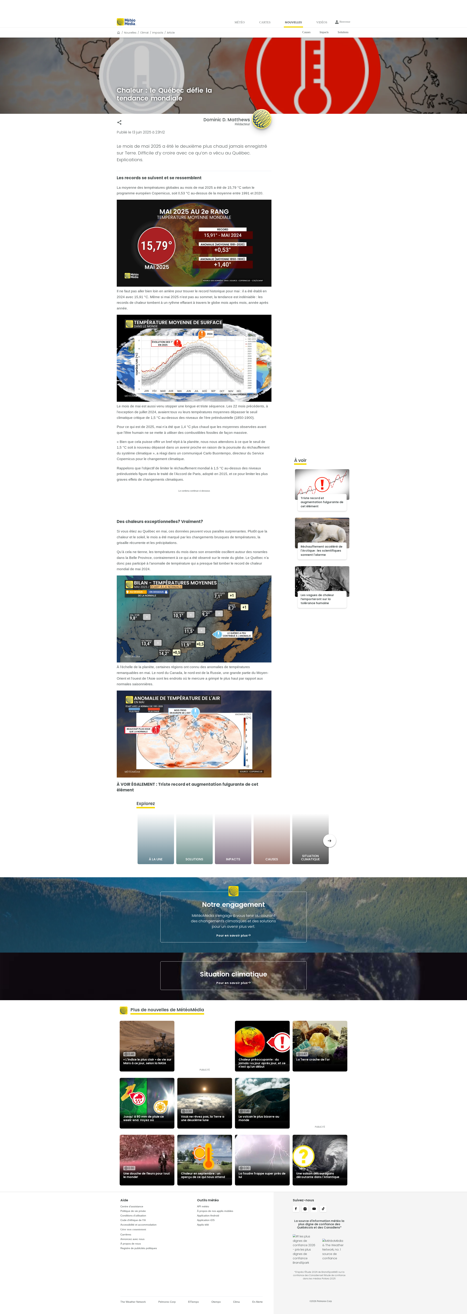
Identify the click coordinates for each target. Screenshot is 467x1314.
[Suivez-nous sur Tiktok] (323, 1209)
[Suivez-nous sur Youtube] (314, 1209)
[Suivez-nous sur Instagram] (305, 1209)
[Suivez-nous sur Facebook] (295, 1209)
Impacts (157, 32)
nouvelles (130, 32)
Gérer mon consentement (133, 1229)
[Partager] (119, 122)
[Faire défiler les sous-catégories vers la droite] (329, 840)
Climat (144, 32)
